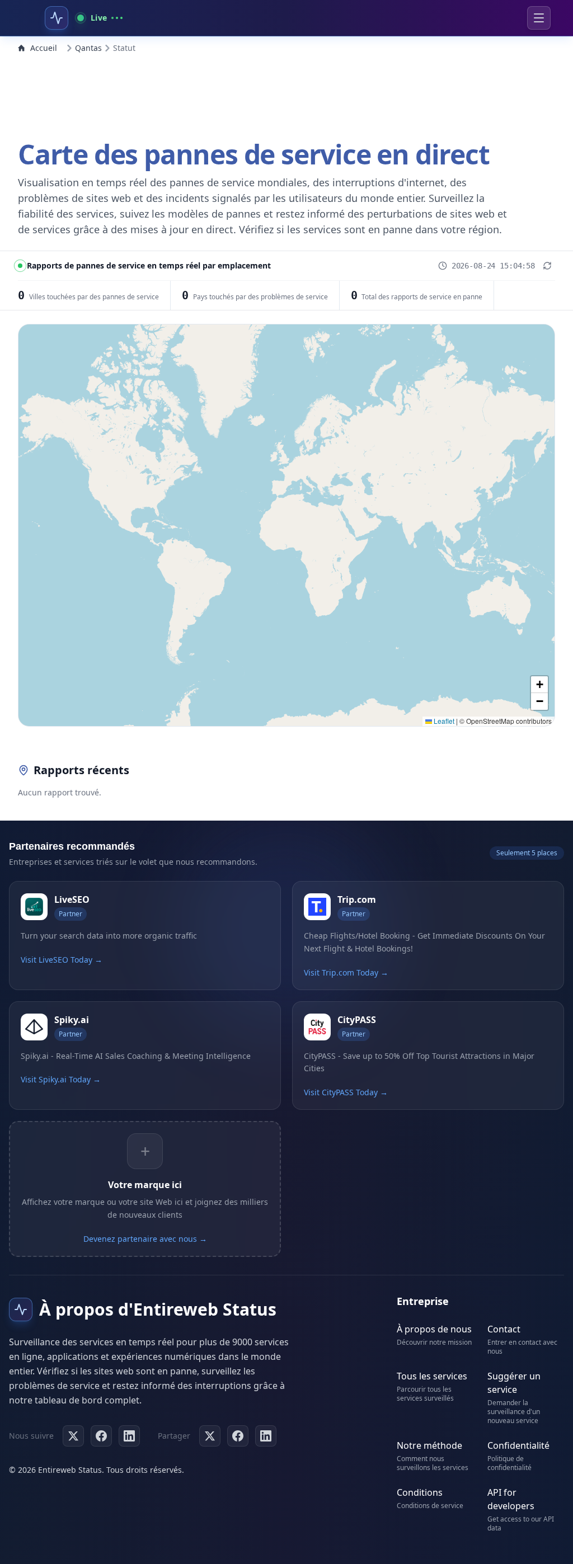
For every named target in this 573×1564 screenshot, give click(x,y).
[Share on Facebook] (237, 1436)
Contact (503, 1329)
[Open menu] (539, 18)
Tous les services (432, 1376)
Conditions (420, 1492)
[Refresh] (547, 266)
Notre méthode (429, 1445)
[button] (539, 684)
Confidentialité (518, 1445)
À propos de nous (434, 1329)
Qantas (88, 48)
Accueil (43, 48)
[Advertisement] (286, 94)
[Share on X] (209, 1436)
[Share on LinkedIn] (265, 1436)
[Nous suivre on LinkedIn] (129, 1436)
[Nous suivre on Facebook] (101, 1436)
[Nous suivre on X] (73, 1436)
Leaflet (443, 721)
